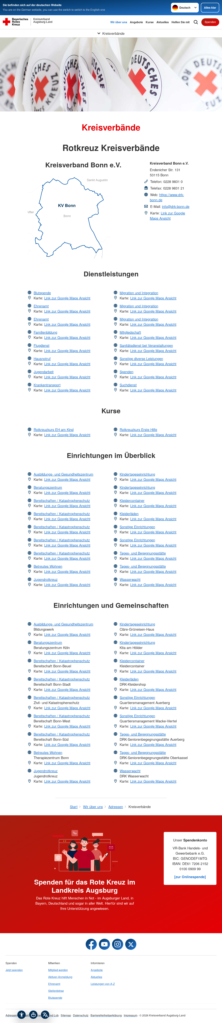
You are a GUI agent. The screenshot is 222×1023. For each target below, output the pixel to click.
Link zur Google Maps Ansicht (167, 215)
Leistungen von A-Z (103, 984)
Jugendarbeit (44, 371)
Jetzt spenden (14, 970)
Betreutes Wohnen (48, 566)
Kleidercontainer (132, 500)
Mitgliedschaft (130, 332)
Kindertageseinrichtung (137, 474)
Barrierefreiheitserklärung (106, 1015)
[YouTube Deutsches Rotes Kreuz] (104, 944)
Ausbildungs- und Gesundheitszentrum (63, 474)
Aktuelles (162, 22)
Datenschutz (80, 1015)
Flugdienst (41, 345)
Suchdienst (128, 384)
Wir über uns (118, 22)
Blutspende (42, 292)
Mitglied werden (58, 970)
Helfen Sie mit (181, 22)
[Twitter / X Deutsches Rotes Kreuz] (130, 944)
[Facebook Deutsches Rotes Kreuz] (91, 944)
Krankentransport (47, 384)
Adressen (11, 1015)
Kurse (150, 22)
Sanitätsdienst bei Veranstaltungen (146, 345)
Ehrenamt (41, 305)
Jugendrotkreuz (46, 579)
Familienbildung (45, 332)
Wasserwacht (130, 579)
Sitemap (66, 1015)
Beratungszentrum (48, 487)
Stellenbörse (56, 991)
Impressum (130, 1015)
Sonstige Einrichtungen (137, 526)
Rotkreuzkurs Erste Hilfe (138, 429)
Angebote (136, 22)
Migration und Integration (139, 292)
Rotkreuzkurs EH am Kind (54, 429)
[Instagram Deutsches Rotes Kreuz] (117, 944)
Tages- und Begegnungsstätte (143, 553)
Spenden (210, 22)
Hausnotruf (42, 358)
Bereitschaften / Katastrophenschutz (62, 500)
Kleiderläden (129, 513)
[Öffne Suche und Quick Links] (196, 22)
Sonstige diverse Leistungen (141, 358)
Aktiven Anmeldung (60, 977)
